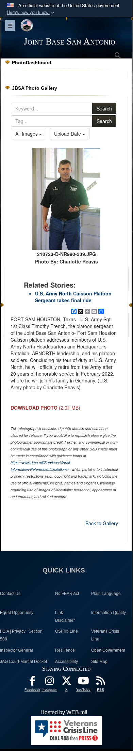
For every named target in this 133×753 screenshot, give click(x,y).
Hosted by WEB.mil (63, 712)
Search (104, 108)
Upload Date (68, 133)
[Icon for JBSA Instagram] (49, 682)
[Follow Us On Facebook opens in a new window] (32, 682)
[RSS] (100, 682)
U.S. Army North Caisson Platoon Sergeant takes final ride (73, 297)
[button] (31, 12)
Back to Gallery (101, 523)
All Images (27, 133)
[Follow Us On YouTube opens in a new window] (83, 682)
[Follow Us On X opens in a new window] (66, 682)
